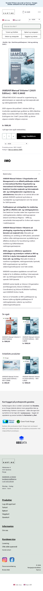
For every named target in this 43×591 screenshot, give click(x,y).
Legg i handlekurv (29, 136)
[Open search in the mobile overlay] (21, 26)
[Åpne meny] (39, 12)
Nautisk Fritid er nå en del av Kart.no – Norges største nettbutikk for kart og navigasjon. (21, 3)
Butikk (5, 42)
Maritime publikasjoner (19, 42)
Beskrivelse (7, 174)
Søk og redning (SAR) (15, 149)
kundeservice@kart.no (9, 479)
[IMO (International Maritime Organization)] (7, 160)
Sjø (10, 42)
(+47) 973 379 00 (8, 481)
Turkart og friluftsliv (12, 32)
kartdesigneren (25, 413)
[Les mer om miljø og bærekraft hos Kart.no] (8, 421)
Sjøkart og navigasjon (31, 32)
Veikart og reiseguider (12, 36)
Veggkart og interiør (31, 36)
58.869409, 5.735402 (9, 477)
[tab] (21, 173)
